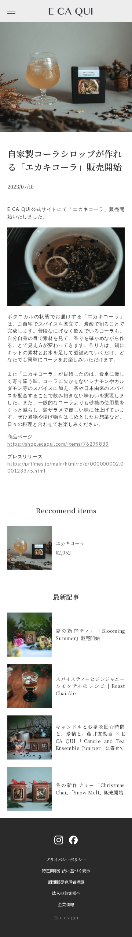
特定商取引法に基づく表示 (66, 870)
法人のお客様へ (66, 893)
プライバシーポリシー (66, 859)
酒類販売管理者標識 (66, 882)
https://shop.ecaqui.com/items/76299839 (58, 444)
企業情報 (66, 904)
